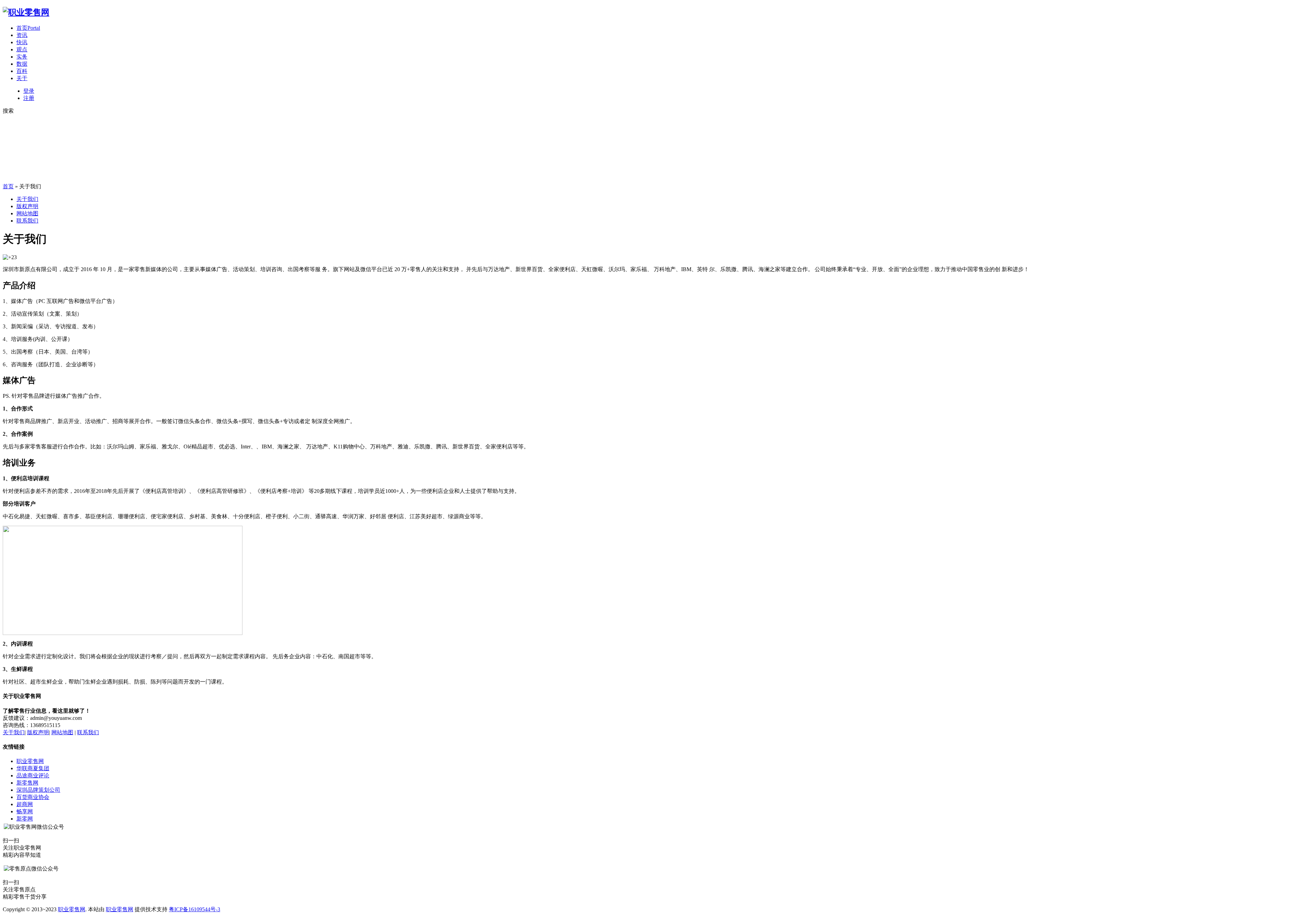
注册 (28, 98)
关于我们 (27, 199)
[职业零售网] (26, 12)
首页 (28, 28)
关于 (21, 78)
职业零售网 (30, 761)
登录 (28, 91)
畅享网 (24, 811)
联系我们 (27, 221)
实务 (21, 57)
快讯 (21, 42)
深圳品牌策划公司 (38, 790)
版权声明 (27, 206)
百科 (21, 71)
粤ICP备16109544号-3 (194, 909)
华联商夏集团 (32, 768)
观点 (21, 49)
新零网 (24, 819)
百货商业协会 (32, 797)
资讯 (21, 35)
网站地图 (27, 213)
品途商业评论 (32, 775)
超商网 (24, 804)
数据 (21, 64)
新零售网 (27, 783)
